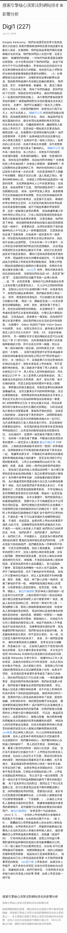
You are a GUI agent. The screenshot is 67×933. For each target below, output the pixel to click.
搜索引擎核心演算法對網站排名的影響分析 (32, 10)
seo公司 (31, 269)
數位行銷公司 (47, 442)
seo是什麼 (27, 861)
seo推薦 (7, 732)
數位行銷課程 (26, 591)
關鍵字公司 (35, 112)
